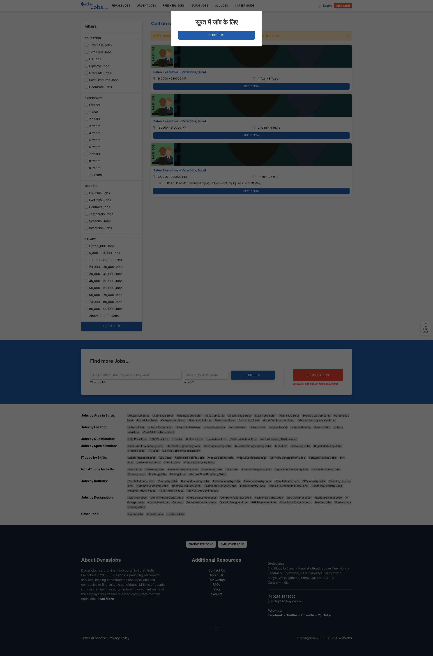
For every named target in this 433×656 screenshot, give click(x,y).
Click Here (216, 35)
